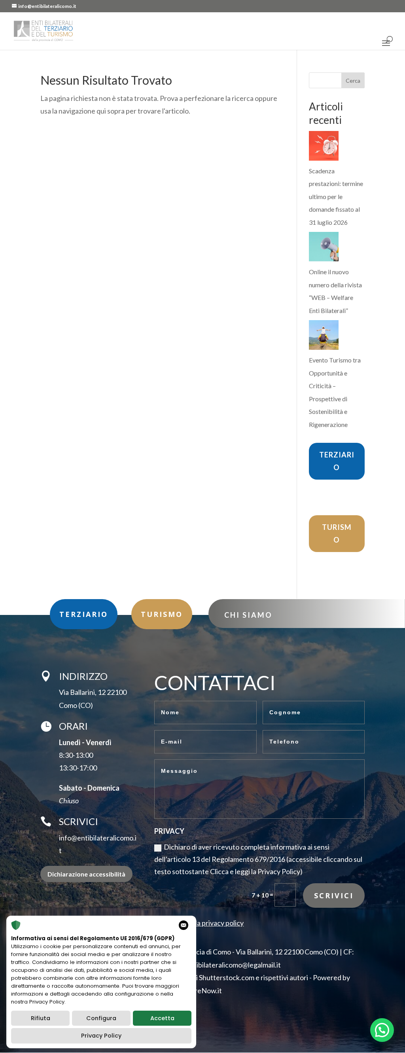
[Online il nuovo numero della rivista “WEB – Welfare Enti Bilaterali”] (324, 249)
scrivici (334, 895)
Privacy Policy (101, 1036)
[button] (382, 1030)
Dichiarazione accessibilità (86, 874)
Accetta (162, 1018)
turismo (162, 614)
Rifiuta (40, 1018)
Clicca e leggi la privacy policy (199, 922)
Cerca (353, 80)
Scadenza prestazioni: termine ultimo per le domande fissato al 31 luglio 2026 (336, 196)
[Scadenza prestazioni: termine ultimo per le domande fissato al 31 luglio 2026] (324, 148)
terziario (83, 614)
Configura (101, 1018)
